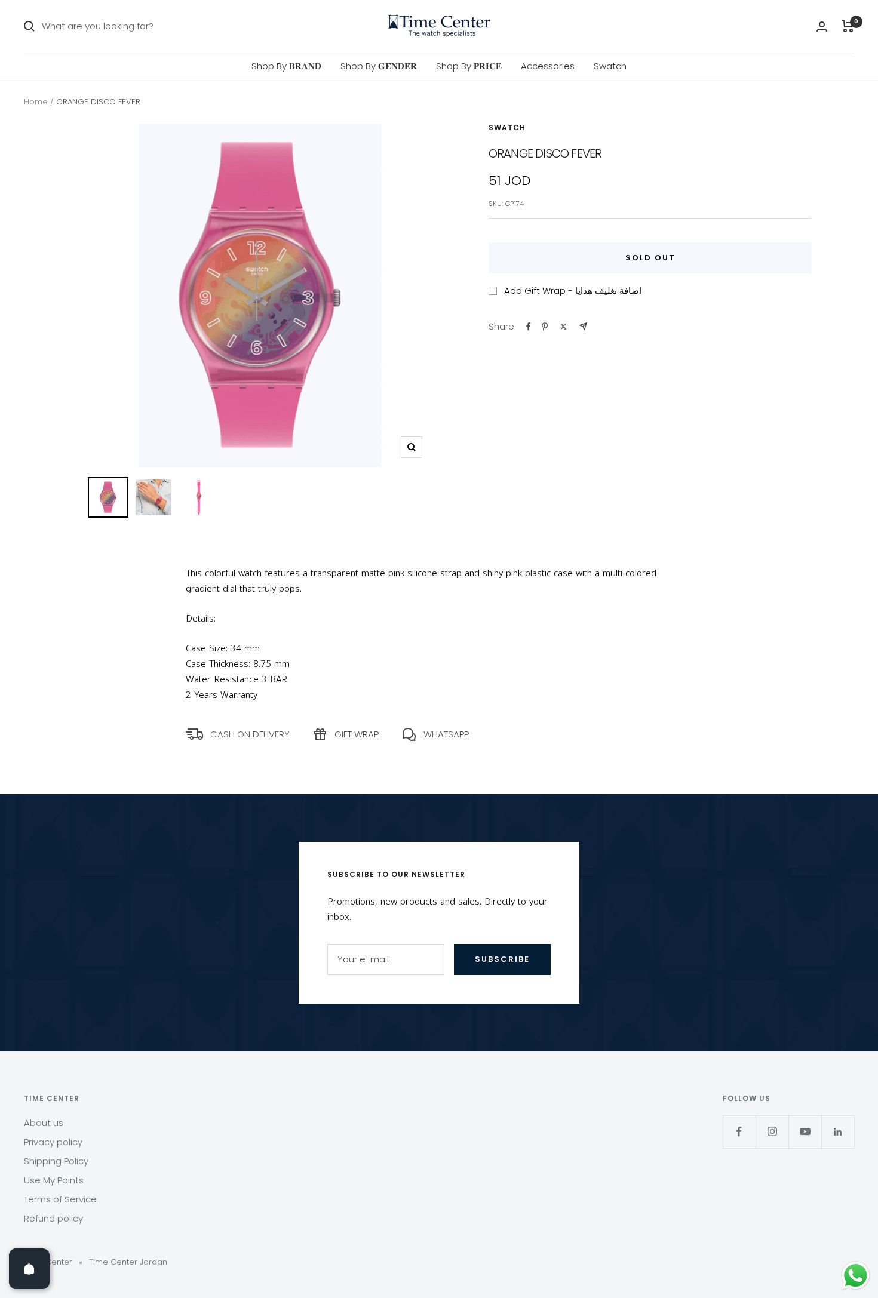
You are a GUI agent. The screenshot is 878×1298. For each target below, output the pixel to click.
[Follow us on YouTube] (804, 1131)
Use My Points (54, 1180)
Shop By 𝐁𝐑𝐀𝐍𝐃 (286, 66)
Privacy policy (53, 1142)
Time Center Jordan (128, 1262)
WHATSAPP (446, 734)
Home (36, 101)
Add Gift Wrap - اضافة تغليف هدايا (572, 290)
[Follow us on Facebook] (739, 1131)
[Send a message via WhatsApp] (855, 1275)
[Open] (29, 1268)
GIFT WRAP (356, 734)
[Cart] (848, 26)
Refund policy (53, 1218)
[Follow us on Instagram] (772, 1131)
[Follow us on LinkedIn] (837, 1131)
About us (43, 1122)
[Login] (821, 26)
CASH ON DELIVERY (250, 734)
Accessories (548, 66)
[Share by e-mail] (583, 326)
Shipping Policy (56, 1161)
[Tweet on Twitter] (563, 326)
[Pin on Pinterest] (545, 326)
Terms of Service (60, 1199)
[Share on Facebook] (528, 326)
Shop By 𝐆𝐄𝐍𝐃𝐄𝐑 (378, 66)
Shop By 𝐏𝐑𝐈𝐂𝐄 (469, 66)
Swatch (610, 66)
